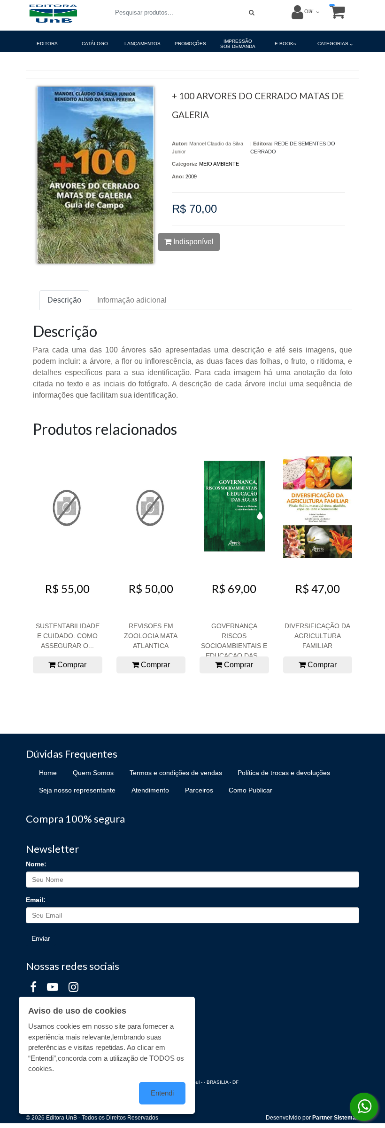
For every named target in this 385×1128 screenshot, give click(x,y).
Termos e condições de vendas (176, 772)
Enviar (40, 938)
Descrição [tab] (64, 300)
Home (48, 772)
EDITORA (47, 43)
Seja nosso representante (77, 790)
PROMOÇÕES (190, 43)
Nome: (36, 864)
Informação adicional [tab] (132, 300)
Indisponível (192, 242)
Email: (36, 900)
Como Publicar (250, 790)
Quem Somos (93, 772)
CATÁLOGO (95, 43)
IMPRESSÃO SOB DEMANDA (237, 44)
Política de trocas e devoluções (284, 772)
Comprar (70, 665)
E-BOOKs (285, 43)
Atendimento (150, 790)
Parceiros (199, 790)
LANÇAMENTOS (142, 43)
